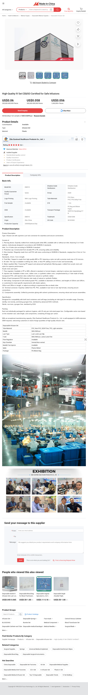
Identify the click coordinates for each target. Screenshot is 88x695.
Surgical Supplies (9, 649)
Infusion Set (6, 619)
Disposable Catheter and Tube (12, 626)
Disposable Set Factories (28, 665)
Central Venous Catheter (73, 619)
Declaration (66, 686)
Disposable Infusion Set (57, 15)
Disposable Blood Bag (11, 654)
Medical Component (50, 622)
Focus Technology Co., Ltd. (30, 686)
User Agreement (56, 686)
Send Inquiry (22, 111)
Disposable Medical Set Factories (15, 670)
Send (20, 560)
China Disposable (9, 665)
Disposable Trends (52, 675)
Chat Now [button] (67, 111)
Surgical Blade (69, 626)
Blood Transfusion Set (72, 622)
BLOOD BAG (6, 622)
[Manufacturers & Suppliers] (44, 4)
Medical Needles (49, 626)
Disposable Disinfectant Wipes (63, 649)
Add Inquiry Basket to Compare (44, 82)
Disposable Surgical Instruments (33, 654)
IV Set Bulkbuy (67, 675)
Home (4, 15)
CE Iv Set (33, 670)
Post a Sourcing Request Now (64, 560)
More (4, 679)
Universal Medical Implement (38, 649)
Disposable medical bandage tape (33, 626)
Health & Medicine (13, 15)
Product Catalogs (32, 614)
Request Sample (39, 116)
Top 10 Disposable (35, 675)
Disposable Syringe (29, 619)
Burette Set (26, 622)
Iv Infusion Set (45, 670)
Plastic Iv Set (58, 670)
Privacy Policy (76, 686)
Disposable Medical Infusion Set (14, 675)
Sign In (5, 165)
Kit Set (43, 665)
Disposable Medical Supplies (40, 15)
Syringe (22, 649)
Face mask (47, 619)
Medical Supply (25, 15)
